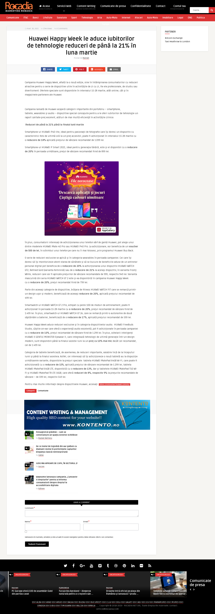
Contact (160, 6)
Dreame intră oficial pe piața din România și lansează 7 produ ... (114, 592)
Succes (41, 467)
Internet (126, 17)
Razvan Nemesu (45, 438)
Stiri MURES (173, 602)
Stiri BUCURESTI (94, 602)
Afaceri (139, 17)
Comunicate (12, 17)
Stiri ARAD (46, 602)
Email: (86, 521)
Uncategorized (13, 575)
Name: (28, 521)
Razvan (86, 58)
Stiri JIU (145, 602)
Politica (201, 17)
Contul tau (178, 7)
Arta (99, 17)
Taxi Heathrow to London (177, 41)
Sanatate (62, 17)
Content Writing (86, 7)
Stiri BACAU (68, 602)
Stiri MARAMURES (158, 602)
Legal (180, 17)
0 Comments (62, 29)
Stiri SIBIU (50, 605)
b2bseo (41, 489)
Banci (36, 17)
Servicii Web (64, 6)
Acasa (45, 7)
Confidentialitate (141, 6)
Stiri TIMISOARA (63, 605)
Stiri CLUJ (106, 602)
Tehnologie (87, 17)
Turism (105, 24)
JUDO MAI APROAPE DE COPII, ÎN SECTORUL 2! (57, 463)
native (41, 455)
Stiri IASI (137, 602)
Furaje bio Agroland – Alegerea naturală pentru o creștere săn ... (67, 592)
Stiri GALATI (126, 602)
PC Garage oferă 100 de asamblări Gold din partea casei (23, 592)
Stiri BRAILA (89, 605)
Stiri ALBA (36, 602)
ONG (190, 17)
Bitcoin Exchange (174, 38)
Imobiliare (167, 17)
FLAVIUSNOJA (55, 588)
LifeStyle (47, 17)
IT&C (25, 17)
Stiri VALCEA (77, 605)
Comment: (30, 508)
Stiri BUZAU (79, 602)
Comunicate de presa (113, 6)
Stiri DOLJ (116, 602)
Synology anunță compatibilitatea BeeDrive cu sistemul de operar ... (162, 592)
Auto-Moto (112, 17)
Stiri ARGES (57, 602)
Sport (74, 17)
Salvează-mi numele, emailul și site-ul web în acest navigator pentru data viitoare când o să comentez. (69, 537)
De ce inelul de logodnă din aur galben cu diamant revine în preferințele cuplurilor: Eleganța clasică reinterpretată (56, 449)
